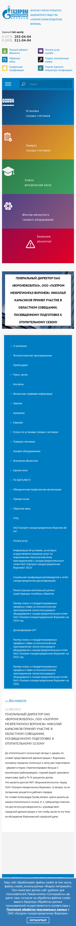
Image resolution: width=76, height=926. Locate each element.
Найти (23, 84)
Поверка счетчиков (24, 441)
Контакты (18, 384)
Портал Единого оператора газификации (58, 68)
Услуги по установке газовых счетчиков (35, 432)
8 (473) (16, 36)
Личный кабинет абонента (18, 51)
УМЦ (15, 518)
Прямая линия (21, 499)
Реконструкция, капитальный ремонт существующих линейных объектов (34, 591)
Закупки (17, 403)
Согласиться (38, 920)
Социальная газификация (16, 68)
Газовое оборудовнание (27, 451)
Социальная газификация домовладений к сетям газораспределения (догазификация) (40, 578)
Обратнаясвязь (14, 60)
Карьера (18, 422)
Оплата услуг (20, 540)
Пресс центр (20, 374)
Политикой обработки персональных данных (37, 909)
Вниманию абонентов (25, 460)
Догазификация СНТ (24, 630)
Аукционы (19, 413)
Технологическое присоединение (32, 355)
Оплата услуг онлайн (52, 51)
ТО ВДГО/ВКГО (22, 480)
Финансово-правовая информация (32, 394)
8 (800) (16, 40)
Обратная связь (22, 508)
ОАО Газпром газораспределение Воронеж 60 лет (39, 529)
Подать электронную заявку (57, 60)
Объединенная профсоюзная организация (37, 489)
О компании (20, 346)
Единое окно (20, 470)
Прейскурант (20, 365)
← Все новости (15, 700)
